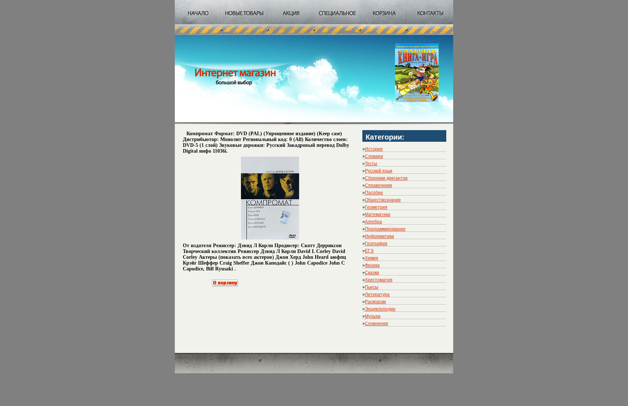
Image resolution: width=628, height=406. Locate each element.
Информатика (379, 236)
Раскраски (375, 301)
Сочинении (376, 323)
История (374, 149)
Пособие (374, 192)
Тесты (371, 163)
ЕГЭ (369, 250)
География (376, 243)
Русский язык (378, 170)
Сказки (372, 272)
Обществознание (383, 199)
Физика (372, 265)
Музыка (373, 316)
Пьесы (371, 287)
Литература (377, 294)
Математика (377, 214)
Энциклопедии (380, 308)
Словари (374, 156)
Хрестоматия (378, 279)
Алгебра (373, 221)
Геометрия (376, 207)
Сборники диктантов (386, 178)
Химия (371, 258)
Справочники (378, 185)
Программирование (385, 229)
